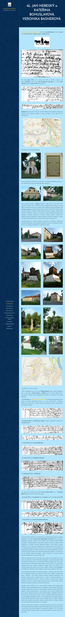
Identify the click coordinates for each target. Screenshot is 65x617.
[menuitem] (9, 301)
